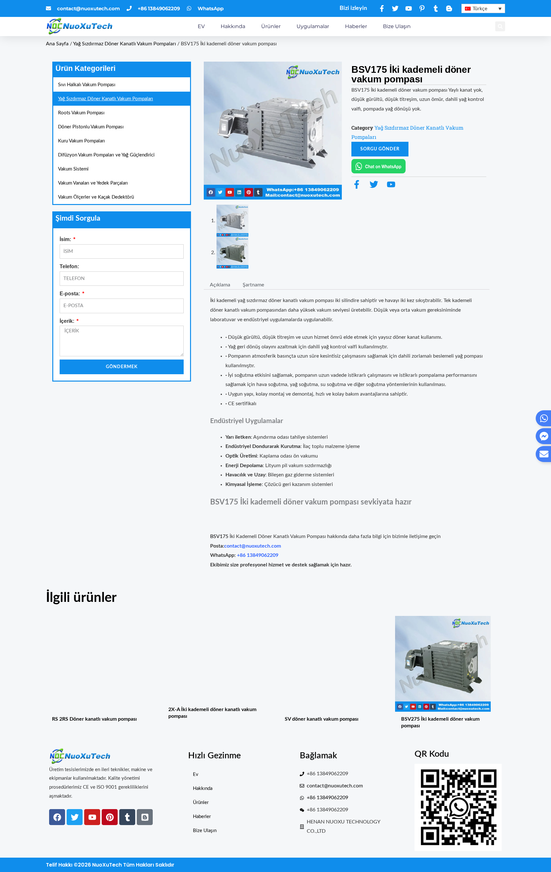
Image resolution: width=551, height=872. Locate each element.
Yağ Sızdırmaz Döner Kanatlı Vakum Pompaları (124, 43)
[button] (500, 26)
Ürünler (271, 26)
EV (201, 26)
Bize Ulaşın (397, 26)
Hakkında (233, 26)
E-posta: (70, 293)
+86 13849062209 (257, 555)
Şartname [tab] (253, 284)
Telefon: (69, 266)
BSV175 (220, 536)
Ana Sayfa (57, 43)
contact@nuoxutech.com (252, 546)
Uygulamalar (313, 26)
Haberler (356, 26)
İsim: (66, 239)
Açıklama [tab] (220, 284)
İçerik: (68, 321)
